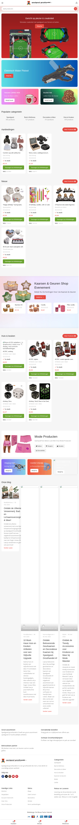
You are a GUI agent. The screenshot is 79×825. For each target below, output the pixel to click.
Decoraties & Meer (60, 769)
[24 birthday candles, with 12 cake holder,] (39, 195)
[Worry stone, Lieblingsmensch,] (39, 143)
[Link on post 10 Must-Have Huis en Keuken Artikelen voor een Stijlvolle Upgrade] (30, 558)
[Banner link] (39, 73)
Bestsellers (31, 798)
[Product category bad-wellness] (30, 118)
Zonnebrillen (41, 450)
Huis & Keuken (59, 772)
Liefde (56, 782)
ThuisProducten (8, 249)
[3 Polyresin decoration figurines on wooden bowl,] (65, 195)
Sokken (40, 446)
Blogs (29, 791)
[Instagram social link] (9, 776)
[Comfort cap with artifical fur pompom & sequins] (13, 143)
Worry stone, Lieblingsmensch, (38, 153)
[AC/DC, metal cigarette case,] (65, 349)
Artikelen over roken (9, 354)
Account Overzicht (7, 798)
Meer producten (69, 336)
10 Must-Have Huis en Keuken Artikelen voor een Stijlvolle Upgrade (29, 649)
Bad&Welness (8, 502)
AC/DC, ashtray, (8, 351)
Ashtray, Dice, (7, 401)
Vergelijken (5, 794)
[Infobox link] (8, 729)
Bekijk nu (39, 297)
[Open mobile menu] (2, 3)
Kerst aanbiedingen (34, 804)
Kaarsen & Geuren (60, 776)
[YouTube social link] (13, 776)
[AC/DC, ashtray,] (13, 345)
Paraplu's (50, 446)
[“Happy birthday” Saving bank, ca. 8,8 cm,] (13, 195)
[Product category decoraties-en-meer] (49, 118)
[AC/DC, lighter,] (39, 349)
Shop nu (39, 26)
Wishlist (4, 791)
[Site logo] (39, 3)
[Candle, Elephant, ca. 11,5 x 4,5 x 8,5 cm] (34, 308)
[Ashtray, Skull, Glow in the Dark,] (39, 391)
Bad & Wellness (59, 766)
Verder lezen (8, 548)
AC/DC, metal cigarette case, (64, 359)
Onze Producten (6, 804)
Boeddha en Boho (60, 207)
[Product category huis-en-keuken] (69, 118)
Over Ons (4, 801)
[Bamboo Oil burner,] (8, 308)
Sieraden (61, 446)
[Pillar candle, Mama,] (60, 308)
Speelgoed (57, 763)
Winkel (30, 801)
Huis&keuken (27, 634)
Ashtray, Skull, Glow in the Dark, (39, 401)
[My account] (77, 3)
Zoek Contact (32, 794)
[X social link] (6, 776)
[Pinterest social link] (16, 776)
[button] (13, 167)
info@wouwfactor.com (10, 496)
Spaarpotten (7, 207)
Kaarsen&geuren (48, 634)
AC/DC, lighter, (33, 359)
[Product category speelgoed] (10, 118)
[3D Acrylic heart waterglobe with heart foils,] (13, 237)
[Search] (75, 8)
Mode (64, 634)
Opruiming (6, 155)
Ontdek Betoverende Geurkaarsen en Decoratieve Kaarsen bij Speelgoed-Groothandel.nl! (50, 649)
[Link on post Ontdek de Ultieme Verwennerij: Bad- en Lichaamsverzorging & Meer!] (10, 492)
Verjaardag (32, 207)
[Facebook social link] (2, 776)
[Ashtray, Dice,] (13, 391)
